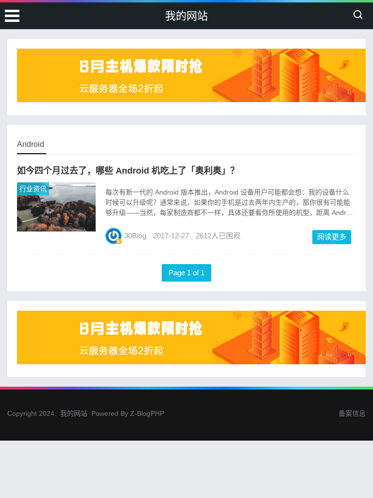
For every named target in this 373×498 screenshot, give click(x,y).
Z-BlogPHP (147, 413)
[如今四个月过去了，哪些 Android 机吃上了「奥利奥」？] (56, 229)
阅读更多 (331, 236)
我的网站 (186, 16)
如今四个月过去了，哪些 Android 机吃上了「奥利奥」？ (128, 171)
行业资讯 (33, 189)
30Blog (135, 235)
